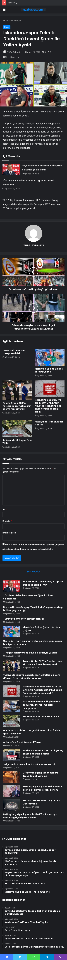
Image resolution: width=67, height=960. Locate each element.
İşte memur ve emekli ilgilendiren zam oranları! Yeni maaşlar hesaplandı (41, 705)
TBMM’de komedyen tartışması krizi (13, 352)
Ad (4, 509)
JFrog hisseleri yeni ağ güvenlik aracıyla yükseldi (30, 652)
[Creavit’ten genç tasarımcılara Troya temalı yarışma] (11, 777)
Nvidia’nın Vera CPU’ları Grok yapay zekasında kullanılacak (43, 752)
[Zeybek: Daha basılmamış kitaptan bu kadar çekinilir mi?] (11, 169)
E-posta (7, 521)
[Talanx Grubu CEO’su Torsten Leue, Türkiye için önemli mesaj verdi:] (17, 390)
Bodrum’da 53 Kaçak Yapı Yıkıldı (17, 442)
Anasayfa (10, 20)
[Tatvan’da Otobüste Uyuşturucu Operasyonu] (11, 805)
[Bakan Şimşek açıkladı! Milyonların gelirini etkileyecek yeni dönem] (11, 791)
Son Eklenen (34, 571)
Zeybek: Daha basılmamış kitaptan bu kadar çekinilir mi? (43, 583)
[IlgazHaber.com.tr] (33, 9)
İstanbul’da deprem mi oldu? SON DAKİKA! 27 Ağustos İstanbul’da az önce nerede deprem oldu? (48, 405)
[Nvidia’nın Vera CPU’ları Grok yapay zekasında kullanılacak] (11, 755)
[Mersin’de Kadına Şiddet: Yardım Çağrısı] (50, 357)
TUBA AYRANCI (14, 52)
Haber (19, 20)
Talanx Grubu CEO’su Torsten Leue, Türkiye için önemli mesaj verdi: (16, 405)
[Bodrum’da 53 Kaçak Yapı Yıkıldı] (17, 428)
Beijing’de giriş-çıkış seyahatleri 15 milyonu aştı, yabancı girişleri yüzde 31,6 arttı (30, 816)
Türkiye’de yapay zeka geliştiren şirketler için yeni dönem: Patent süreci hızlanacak (31, 676)
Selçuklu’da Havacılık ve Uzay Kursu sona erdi (29, 764)
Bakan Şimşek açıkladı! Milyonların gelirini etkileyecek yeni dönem (42, 788)
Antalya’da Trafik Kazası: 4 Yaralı (49, 423)
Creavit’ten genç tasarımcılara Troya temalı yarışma (40, 774)
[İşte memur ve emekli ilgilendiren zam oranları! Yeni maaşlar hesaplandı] (11, 706)
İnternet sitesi (9, 532)
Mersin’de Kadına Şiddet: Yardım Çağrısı (49, 370)
